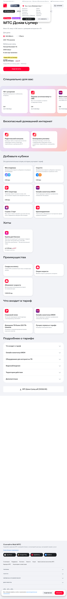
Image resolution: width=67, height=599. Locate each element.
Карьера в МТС (7, 564)
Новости (28, 562)
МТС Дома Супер (9, 11)
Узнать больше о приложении (11, 550)
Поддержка (14, 562)
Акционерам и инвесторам (20, 564)
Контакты (21, 562)
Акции (34, 562)
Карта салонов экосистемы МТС (46, 562)
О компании (6, 562)
